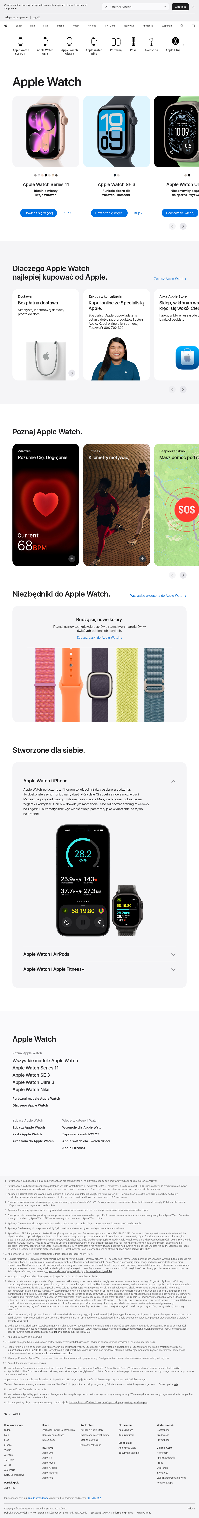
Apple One (47, 1452)
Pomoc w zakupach (90, 1445)
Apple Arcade (49, 1468)
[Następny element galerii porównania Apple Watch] (183, 226)
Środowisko (163, 1435)
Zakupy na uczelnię (129, 1452)
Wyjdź (36, 17)
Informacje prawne (123, 1512)
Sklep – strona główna (16, 17)
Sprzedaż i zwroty (100, 1512)
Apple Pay (9, 1487)
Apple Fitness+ (50, 1472)
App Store (47, 1477)
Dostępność (163, 1430)
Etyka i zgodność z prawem (171, 1477)
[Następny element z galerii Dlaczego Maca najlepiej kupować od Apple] (183, 389)
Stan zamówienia (89, 1440)
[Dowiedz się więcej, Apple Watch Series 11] (45, 135)
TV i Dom (9, 1460)
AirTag (7, 1465)
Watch (7, 1450)
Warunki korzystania (76, 1512)
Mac (6, 1435)
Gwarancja (162, 1468)
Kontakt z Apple (165, 1482)
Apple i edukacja (127, 1447)
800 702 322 (94, 1498)
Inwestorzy (162, 1472)
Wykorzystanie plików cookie (46, 1512)
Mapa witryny (144, 1512)
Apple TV (47, 1457)
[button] (135, 7)
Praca (160, 1462)
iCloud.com (48, 1440)
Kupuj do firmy (126, 1435)
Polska (191, 1508)
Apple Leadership (166, 1457)
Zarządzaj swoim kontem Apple (59, 1430)
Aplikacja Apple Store (91, 1430)
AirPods (8, 1455)
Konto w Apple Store (53, 1435)
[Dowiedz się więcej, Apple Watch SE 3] (116, 135)
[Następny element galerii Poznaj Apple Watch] (183, 575)
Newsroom (162, 1452)
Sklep (7, 1430)
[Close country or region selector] (193, 7)
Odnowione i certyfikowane (95, 1435)
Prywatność (163, 1440)
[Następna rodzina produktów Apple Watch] (183, 45)
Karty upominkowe (14, 1475)
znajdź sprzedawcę (38, 1498)
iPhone (8, 1445)
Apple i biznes (126, 1430)
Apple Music (48, 1462)
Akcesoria (9, 1470)
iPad (6, 1440)
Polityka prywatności (15, 1512)
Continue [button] (180, 6)
